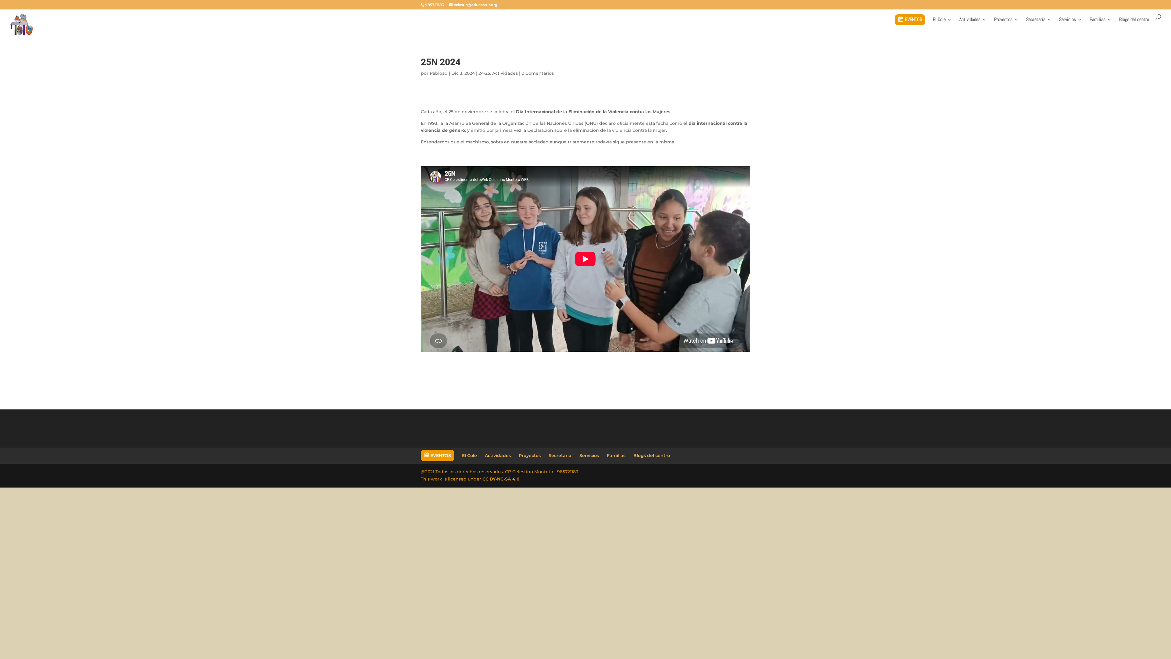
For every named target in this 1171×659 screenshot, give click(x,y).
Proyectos (1003, 20)
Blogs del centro (1134, 20)
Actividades (969, 20)
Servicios (1067, 20)
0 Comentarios (537, 73)
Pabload (439, 73)
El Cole (939, 20)
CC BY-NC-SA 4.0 (501, 479)
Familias (1097, 20)
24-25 (484, 73)
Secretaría (1035, 20)
